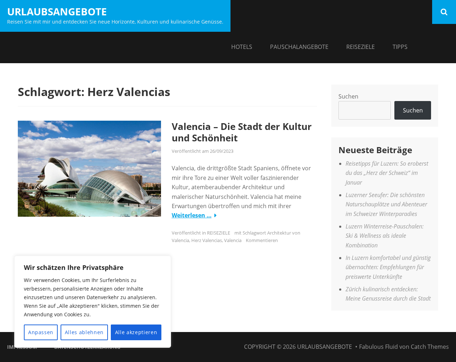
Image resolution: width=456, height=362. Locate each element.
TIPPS (400, 47)
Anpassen (40, 332)
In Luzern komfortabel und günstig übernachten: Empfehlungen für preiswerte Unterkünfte (388, 267)
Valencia (233, 240)
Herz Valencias (206, 240)
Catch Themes (430, 347)
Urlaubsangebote (57, 11)
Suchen (348, 96)
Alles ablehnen (84, 332)
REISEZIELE (360, 47)
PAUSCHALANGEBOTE (299, 47)
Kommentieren (262, 240)
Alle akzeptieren (136, 332)
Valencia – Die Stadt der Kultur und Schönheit (242, 132)
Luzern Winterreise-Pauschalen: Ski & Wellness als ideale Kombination (385, 235)
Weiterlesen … (192, 215)
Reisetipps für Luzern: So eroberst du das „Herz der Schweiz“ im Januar (387, 173)
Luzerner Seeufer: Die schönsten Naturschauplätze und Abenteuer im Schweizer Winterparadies (386, 204)
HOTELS (241, 47)
